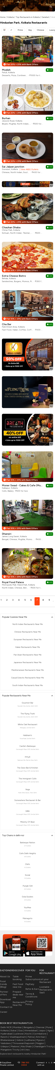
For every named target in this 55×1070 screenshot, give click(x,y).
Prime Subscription (32, 978)
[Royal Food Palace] (27, 569)
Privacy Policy (29, 1003)
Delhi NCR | (7, 1027)
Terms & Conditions (31, 995)
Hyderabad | (7, 1033)
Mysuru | (40, 1040)
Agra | (50, 1030)
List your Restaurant (45, 980)
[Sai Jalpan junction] (27, 154)
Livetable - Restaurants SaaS (45, 990)
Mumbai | (18, 1027)
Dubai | (14, 1030)
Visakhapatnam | (18, 1036)
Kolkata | (5, 1030)
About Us (5, 976)
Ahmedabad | (31, 1030)
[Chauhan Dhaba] (27, 214)
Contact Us (6, 1007)
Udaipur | (5, 1046)
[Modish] (27, 57)
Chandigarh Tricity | (44, 1046)
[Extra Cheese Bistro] (27, 263)
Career (3, 1012)
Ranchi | (5, 1036)
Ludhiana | (30, 1040)
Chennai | (41, 1027)
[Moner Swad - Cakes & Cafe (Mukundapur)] (27, 472)
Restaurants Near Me (19, 1003)
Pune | (49, 1027)
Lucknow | (19, 1033)
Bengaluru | (29, 1027)
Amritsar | (41, 1036)
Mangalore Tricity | (11, 1049)
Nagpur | (40, 1043)
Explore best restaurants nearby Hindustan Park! (23, 1054)
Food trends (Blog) (3, 984)
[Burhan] (27, 105)
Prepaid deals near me (18, 994)
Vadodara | (6, 1043)
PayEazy (29, 984)
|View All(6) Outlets (28, 169)
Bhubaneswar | (8, 1040)
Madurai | (15, 1046)
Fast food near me (18, 985)
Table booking (17, 978)
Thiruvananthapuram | (24, 1043)
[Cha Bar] (27, 311)
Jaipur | (43, 1030)
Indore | (20, 1040)
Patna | (31, 1036)
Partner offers (4, 993)
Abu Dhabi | (27, 1046)
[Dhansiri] (27, 521)
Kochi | (29, 1033)
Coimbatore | (40, 1033)
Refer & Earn (32, 989)
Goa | (21, 1030)
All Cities (25, 1049)
